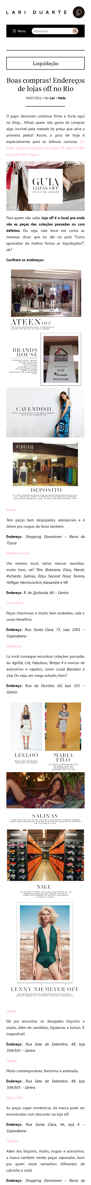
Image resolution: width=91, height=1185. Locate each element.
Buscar (75, 31)
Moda (61, 98)
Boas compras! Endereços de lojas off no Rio (46, 84)
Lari (52, 98)
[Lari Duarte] (45, 12)
